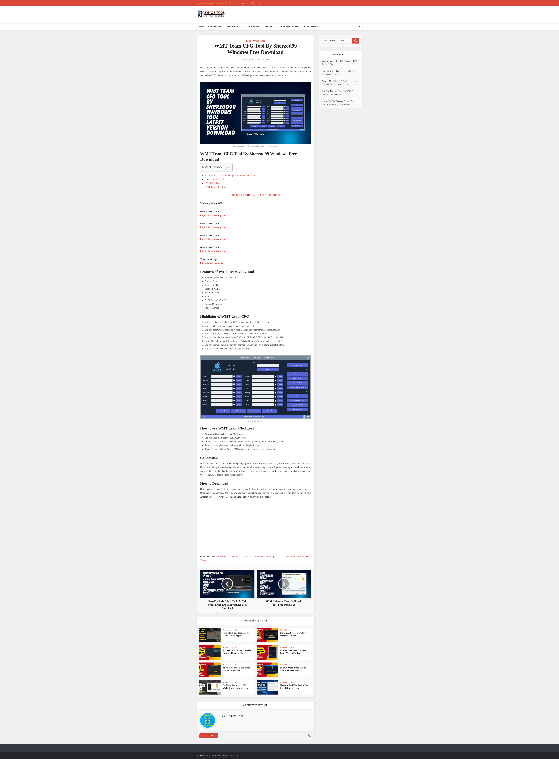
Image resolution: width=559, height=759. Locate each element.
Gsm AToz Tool (262, 60)
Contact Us (209, 3)
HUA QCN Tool (212, 183)
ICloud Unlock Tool (289, 27)
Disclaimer (220, 3)
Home (201, 27)
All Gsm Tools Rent (310, 27)
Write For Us (256, 3)
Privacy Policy (244, 3)
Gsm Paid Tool (214, 27)
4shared (245, 556)
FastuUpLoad (273, 556)
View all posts (209, 736)
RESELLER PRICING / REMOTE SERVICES (255, 195)
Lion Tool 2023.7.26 (214, 179)
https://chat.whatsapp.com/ (213, 215)
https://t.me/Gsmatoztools (212, 263)
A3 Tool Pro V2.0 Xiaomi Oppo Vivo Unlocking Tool (230, 175)
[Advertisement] (255, 526)
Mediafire (234, 556)
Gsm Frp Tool (270, 27)
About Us (200, 3)
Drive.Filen (258, 556)
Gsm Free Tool (252, 27)
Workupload (303, 556)
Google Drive (288, 556)
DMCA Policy (231, 3)
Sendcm (204, 560)
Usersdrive (222, 556)
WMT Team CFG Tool (215, 187)
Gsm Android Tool (234, 27)
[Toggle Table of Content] (226, 167)
